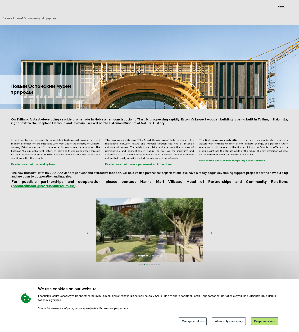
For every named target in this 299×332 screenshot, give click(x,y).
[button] (87, 233)
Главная (7, 18)
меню (281, 7)
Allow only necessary (229, 321)
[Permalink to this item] (98, 288)
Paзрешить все (264, 321)
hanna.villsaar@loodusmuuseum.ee (43, 186)
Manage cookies (193, 321)
